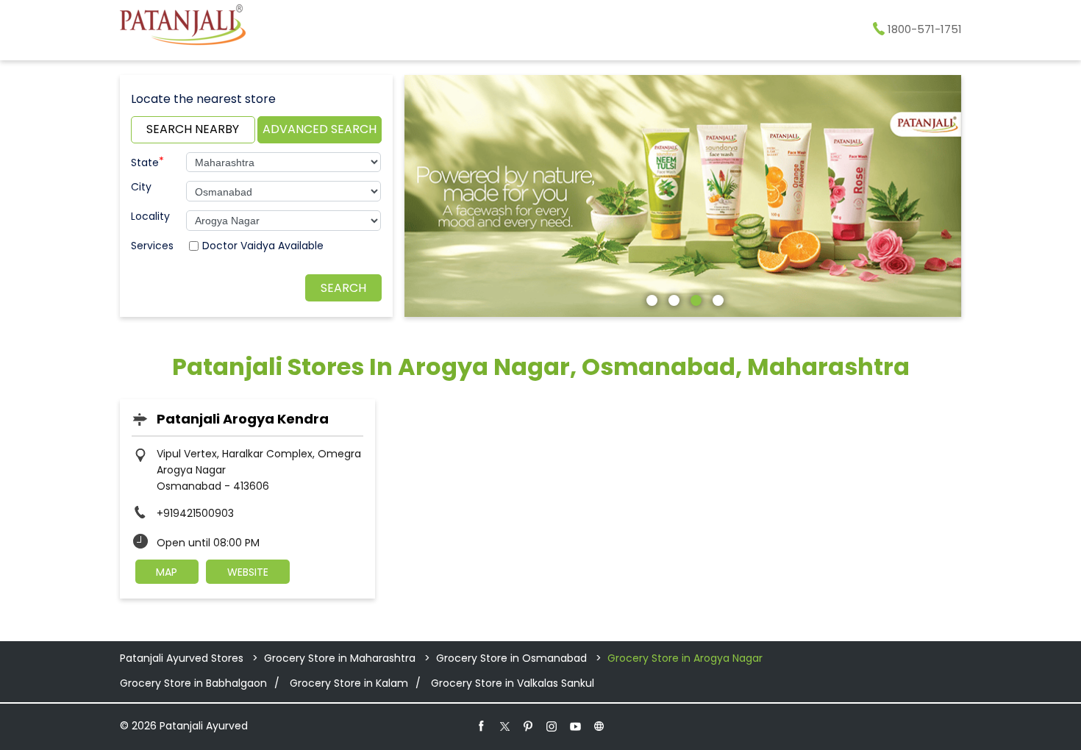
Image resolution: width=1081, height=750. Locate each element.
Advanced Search (320, 129)
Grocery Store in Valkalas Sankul (512, 683)
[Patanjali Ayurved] (183, 27)
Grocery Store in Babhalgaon (193, 683)
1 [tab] (650, 298)
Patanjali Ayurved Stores (183, 658)
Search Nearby (192, 129)
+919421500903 (195, 513)
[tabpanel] (683, 196)
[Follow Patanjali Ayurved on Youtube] (576, 725)
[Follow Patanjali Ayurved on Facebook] (481, 725)
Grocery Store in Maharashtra (339, 658)
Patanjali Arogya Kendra (243, 419)
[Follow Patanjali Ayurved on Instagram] (552, 725)
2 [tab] (672, 298)
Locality (150, 216)
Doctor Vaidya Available (263, 245)
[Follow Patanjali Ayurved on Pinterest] (528, 725)
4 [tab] (716, 298)
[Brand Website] (599, 725)
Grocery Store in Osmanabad (511, 658)
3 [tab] (694, 298)
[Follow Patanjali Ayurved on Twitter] (505, 725)
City (141, 187)
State (147, 161)
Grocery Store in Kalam (349, 683)
